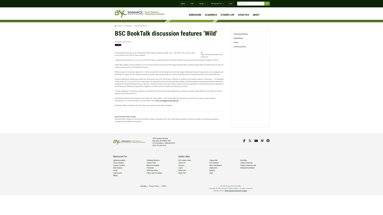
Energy (115, 170)
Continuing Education (241, 34)
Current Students (118, 163)
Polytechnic (150, 168)
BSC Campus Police (184, 160)
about (256, 14)
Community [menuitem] (128, 26)
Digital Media (238, 38)
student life (227, 14)
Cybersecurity (117, 173)
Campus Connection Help (248, 165)
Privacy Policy (154, 186)
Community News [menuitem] (140, 26)
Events (236, 42)
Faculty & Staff (151, 163)
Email (211, 173)
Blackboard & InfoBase (247, 168)
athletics (243, 14)
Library (180, 168)
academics (211, 14)
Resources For (216, 4)
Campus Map (213, 160)
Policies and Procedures (154, 173)
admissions (195, 14)
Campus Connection (246, 163)
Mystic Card (182, 170)
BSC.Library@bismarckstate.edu (167, 101)
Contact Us (181, 163)
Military (115, 175)
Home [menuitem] (119, 26)
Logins (201, 4)
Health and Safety (152, 170)
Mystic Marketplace (215, 165)
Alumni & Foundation (153, 165)
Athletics (212, 170)
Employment (213, 168)
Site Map (143, 186)
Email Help (243, 160)
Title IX (163, 186)
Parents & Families (119, 165)
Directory (181, 165)
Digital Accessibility (119, 160)
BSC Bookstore (214, 163)
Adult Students (117, 168)
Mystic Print (182, 173)
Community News (240, 47)
